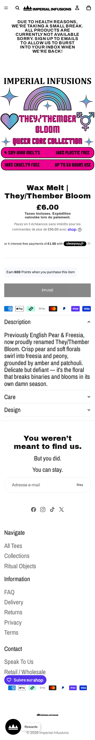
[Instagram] (43, 509)
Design (12, 409)
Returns (13, 612)
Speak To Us (19, 661)
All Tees (13, 545)
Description (17, 321)
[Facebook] (33, 509)
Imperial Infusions (54, 733)
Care (10, 397)
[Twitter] (61, 509)
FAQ (9, 592)
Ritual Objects (20, 565)
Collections (17, 555)
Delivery (13, 602)
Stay (80, 485)
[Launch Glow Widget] (13, 727)
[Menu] (6, 8)
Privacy (13, 622)
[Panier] (88, 8)
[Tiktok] (52, 509)
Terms (11, 632)
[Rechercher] (17, 8)
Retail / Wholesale (25, 672)
